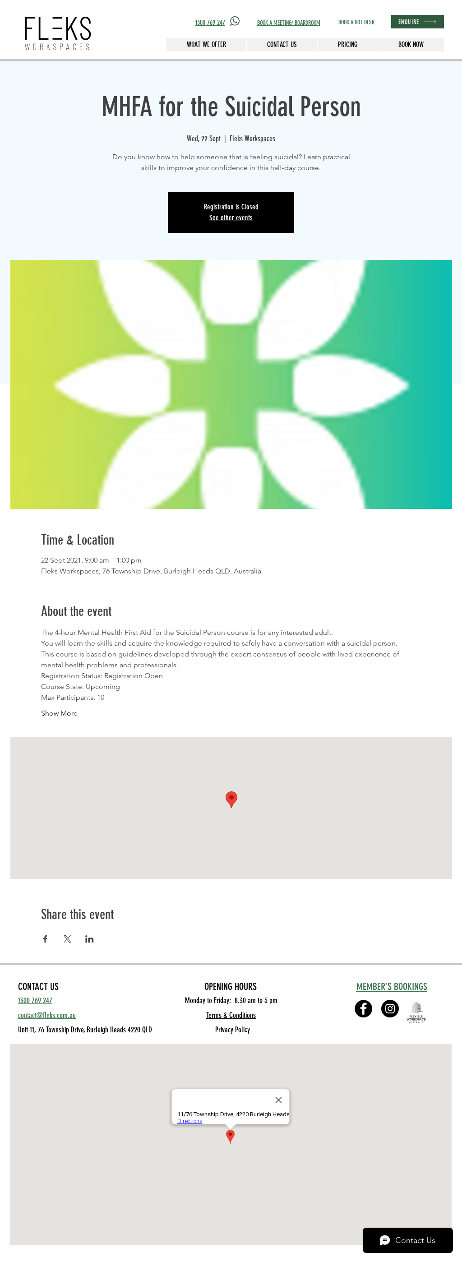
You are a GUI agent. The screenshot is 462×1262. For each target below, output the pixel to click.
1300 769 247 (210, 22)
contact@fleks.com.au (47, 1015)
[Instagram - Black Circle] (390, 1008)
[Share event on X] (67, 939)
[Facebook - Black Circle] (363, 1008)
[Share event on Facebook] (45, 939)
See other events (231, 217)
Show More (59, 713)
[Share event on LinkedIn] (89, 939)
